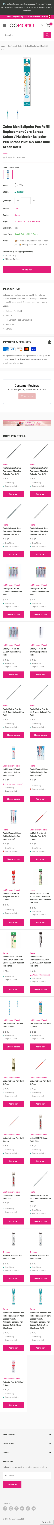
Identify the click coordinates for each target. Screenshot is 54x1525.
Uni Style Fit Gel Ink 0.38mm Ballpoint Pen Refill (12, 591)
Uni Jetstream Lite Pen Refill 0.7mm (13, 1025)
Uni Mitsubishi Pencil (11, 585)
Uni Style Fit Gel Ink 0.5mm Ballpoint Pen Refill (12, 651)
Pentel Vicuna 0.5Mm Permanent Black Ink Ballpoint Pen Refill (39, 471)
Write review (27, 396)
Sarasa (18, 215)
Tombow (6, 1252)
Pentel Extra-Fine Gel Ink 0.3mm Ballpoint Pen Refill (13, 712)
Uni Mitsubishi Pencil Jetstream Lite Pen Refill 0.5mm (11, 772)
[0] (48, 25)
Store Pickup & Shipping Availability (18, 251)
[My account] (42, 25)
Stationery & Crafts (15, 46)
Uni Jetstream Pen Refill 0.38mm (40, 1025)
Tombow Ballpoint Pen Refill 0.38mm (12, 1257)
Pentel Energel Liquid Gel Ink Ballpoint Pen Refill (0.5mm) (39, 772)
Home (2, 46)
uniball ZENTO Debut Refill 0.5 (12, 1196)
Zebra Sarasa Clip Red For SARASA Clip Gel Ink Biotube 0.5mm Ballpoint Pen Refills (13, 961)
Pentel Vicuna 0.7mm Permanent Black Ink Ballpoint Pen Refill (12, 531)
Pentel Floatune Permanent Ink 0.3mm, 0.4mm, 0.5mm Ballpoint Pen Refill (40, 961)
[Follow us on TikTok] (28, 1508)
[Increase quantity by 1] (34, 200)
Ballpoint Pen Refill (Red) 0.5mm (13, 1383)
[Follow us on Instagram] (11, 1508)
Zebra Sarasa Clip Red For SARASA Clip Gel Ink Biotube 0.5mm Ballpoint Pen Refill (40, 898)
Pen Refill (36, 221)
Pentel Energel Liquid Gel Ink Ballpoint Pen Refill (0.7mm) (12, 836)
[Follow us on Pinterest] (16, 1508)
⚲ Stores (45, 17)
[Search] (47, 35)
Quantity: (7, 200)
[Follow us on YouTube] (22, 1508)
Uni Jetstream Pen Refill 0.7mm (13, 1082)
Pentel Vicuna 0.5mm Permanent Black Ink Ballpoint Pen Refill (12, 471)
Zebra (5, 153)
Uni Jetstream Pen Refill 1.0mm (13, 1139)
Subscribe (12, 1484)
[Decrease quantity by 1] (18, 200)
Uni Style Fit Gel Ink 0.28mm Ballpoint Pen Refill (39, 591)
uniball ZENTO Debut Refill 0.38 (39, 1139)
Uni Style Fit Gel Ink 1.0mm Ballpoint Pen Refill (38, 651)
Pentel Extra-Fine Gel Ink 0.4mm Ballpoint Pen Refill (40, 712)
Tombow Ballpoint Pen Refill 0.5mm (39, 1257)
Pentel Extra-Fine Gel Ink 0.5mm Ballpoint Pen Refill (40, 1198)
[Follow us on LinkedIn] (34, 1508)
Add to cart (27, 269)
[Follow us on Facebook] (5, 1508)
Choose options (13, 614)
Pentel (6, 464)
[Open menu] (4, 25)
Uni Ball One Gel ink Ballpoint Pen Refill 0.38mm (11, 896)
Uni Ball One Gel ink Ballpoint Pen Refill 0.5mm (38, 836)
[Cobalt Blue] (8, 174)
